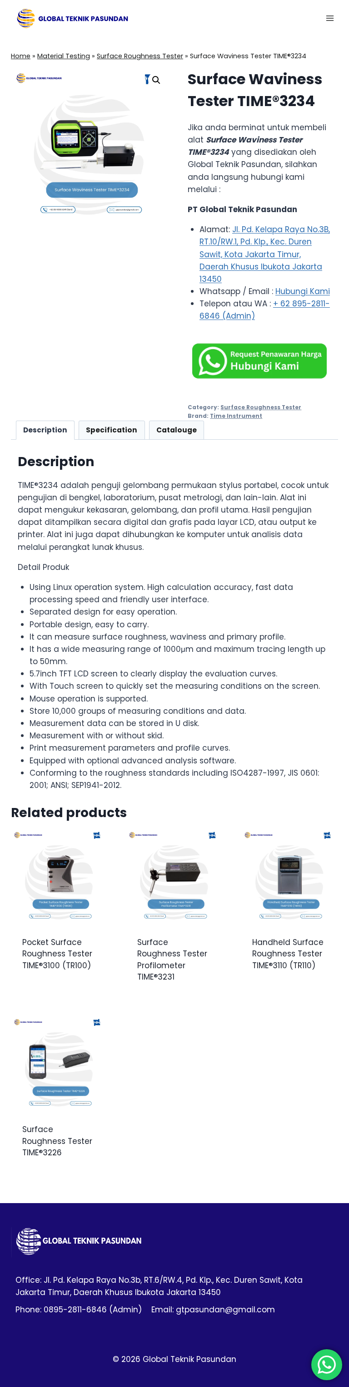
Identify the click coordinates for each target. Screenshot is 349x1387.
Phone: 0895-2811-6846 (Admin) (78, 1309)
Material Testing (63, 56)
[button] (156, 80)
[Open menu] (329, 18)
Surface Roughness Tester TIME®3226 (57, 1141)
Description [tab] (45, 430)
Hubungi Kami (302, 291)
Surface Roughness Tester (140, 56)
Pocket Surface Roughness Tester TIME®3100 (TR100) (57, 954)
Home (20, 56)
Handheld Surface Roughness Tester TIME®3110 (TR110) (288, 954)
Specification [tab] (111, 430)
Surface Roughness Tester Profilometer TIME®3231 (172, 960)
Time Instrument (236, 416)
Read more (42, 995)
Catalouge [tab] (176, 430)
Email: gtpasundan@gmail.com (213, 1309)
